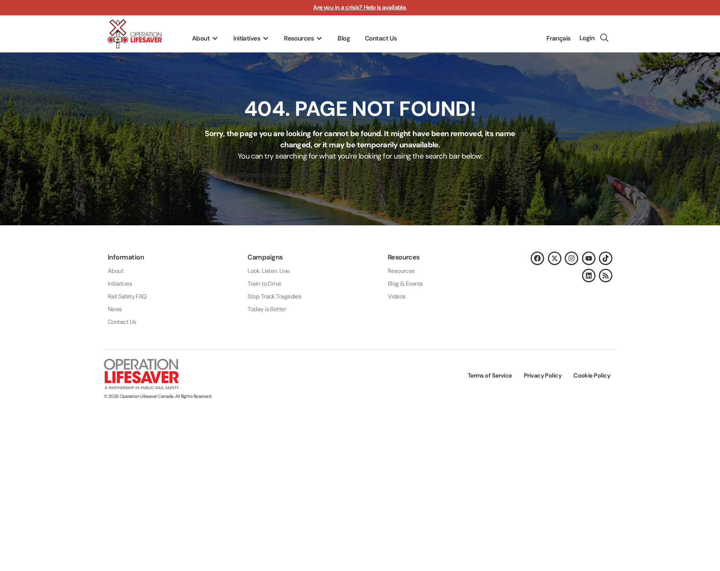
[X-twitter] (554, 258)
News (115, 309)
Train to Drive (264, 284)
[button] (205, 38)
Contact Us (122, 322)
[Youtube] (589, 258)
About (115, 271)
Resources (401, 271)
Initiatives (120, 284)
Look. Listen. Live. (269, 271)
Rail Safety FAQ (127, 296)
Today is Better (267, 309)
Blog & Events (405, 284)
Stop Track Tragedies (274, 296)
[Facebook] (537, 258)
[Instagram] (571, 258)
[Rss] (605, 275)
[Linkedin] (589, 275)
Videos (397, 296)
